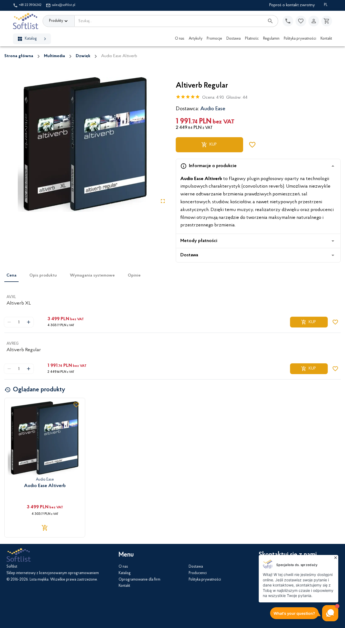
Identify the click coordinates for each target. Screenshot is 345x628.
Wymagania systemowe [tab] (92, 275)
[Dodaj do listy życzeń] (252, 145)
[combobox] (169, 21)
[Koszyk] (326, 21)
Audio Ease (212, 109)
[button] (258, 166)
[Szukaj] (270, 21)
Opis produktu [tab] (43, 275)
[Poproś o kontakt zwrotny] (287, 21)
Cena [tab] (11, 275)
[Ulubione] (300, 21)
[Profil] (313, 21)
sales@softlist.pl (63, 5)
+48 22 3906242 (30, 5)
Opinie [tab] (134, 275)
